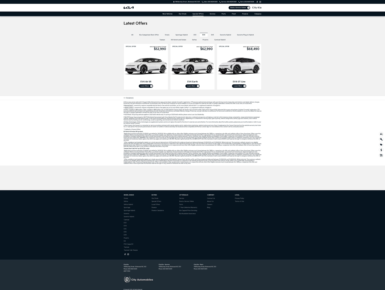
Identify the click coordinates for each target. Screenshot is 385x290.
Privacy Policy (239, 198)
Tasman (162, 40)
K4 (125, 241)
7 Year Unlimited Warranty (188, 207)
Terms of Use (239, 201)
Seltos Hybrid (128, 204)
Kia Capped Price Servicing (188, 210)
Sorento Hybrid (225, 35)
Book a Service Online (238, 8)
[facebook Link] (257, 2)
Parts (224, 14)
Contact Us (211, 198)
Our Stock (182, 14)
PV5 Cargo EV (128, 244)
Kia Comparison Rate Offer (149, 35)
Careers (209, 204)
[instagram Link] (260, 2)
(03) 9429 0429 (132, 269)
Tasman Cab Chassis (131, 250)
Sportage (127, 207)
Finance (245, 14)
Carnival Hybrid (219, 40)
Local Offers (156, 204)
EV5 (212, 35)
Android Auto (129, 105)
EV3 (195, 35)
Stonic (167, 35)
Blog (208, 207)
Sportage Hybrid (182, 35)
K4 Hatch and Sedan (178, 40)
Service (212, 14)
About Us (210, 201)
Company (257, 14)
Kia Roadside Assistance (187, 213)
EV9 (125, 235)
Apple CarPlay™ (129, 107)
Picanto (205, 40)
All (132, 35)
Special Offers (198, 14)
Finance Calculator (158, 210)
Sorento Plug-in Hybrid (245, 35)
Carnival (126, 220)
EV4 (203, 35)
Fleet (234, 14)
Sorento (126, 213)
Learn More (145, 86)
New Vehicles (168, 14)
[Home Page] (129, 8)
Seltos (194, 40)
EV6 (125, 232)
